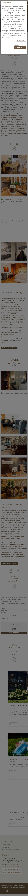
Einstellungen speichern (19, 45)
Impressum (16, 52)
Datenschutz (22, 52)
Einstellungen (20, 40)
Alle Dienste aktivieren (20, 47)
